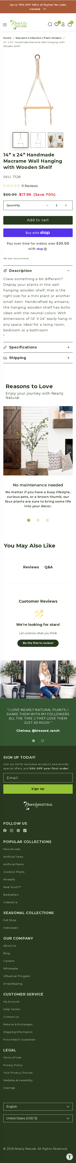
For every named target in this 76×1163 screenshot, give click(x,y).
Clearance (10, 902)
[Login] (63, 24)
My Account (11, 1001)
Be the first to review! (38, 643)
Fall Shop (9, 920)
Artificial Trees (13, 856)
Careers (8, 960)
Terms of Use (12, 1057)
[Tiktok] (25, 831)
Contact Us (11, 1016)
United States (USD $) (21, 1118)
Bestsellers (11, 894)
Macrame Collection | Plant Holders (38, 37)
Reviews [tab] (31, 567)
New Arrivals (11, 849)
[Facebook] (5, 831)
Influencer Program (16, 976)
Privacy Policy (13, 1065)
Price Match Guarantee (19, 1039)
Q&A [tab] (48, 567)
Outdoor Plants (14, 871)
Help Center (11, 1009)
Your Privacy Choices (18, 1072)
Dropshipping (12, 983)
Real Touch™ (12, 887)
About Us (9, 945)
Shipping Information (18, 1031)
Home (7, 37)
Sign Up (37, 789)
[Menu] (5, 25)
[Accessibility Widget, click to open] (69, 1156)
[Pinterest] (19, 831)
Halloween (10, 927)
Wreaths (9, 879)
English (11, 1106)
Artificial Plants (13, 864)
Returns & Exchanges (17, 1024)
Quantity (13, 205)
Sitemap (9, 1087)
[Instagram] (12, 831)
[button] (38, 271)
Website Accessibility (18, 1080)
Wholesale (10, 968)
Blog (6, 953)
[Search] (50, 24)
